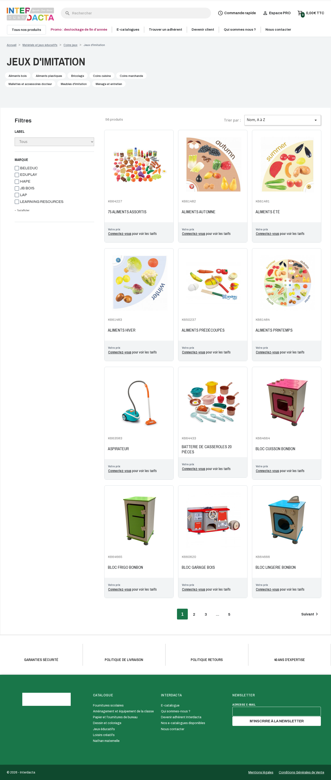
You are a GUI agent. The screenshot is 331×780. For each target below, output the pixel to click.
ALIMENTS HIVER (121, 330)
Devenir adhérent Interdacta (181, 717)
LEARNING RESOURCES (41, 202)
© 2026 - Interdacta (21, 772)
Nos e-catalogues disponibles (183, 723)
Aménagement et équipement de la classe (123, 711)
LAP (23, 195)
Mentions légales (260, 772)
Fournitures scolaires (108, 705)
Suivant (310, 614)
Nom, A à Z (282, 120)
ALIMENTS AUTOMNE (198, 212)
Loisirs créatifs (104, 735)
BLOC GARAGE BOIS (198, 567)
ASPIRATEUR (118, 449)
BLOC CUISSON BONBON (275, 449)
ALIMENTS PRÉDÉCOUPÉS (203, 330)
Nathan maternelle (106, 741)
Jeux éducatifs (104, 729)
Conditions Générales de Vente (301, 772)
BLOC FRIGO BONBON (125, 567)
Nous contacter (172, 729)
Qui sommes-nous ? (175, 711)
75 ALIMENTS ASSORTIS (127, 212)
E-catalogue (170, 705)
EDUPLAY (28, 175)
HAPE (25, 181)
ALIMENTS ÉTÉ (268, 212)
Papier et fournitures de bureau (115, 717)
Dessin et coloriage (107, 723)
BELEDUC (29, 168)
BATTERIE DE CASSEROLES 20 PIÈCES (206, 449)
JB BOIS (27, 188)
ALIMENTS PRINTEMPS (274, 330)
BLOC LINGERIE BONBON (276, 567)
